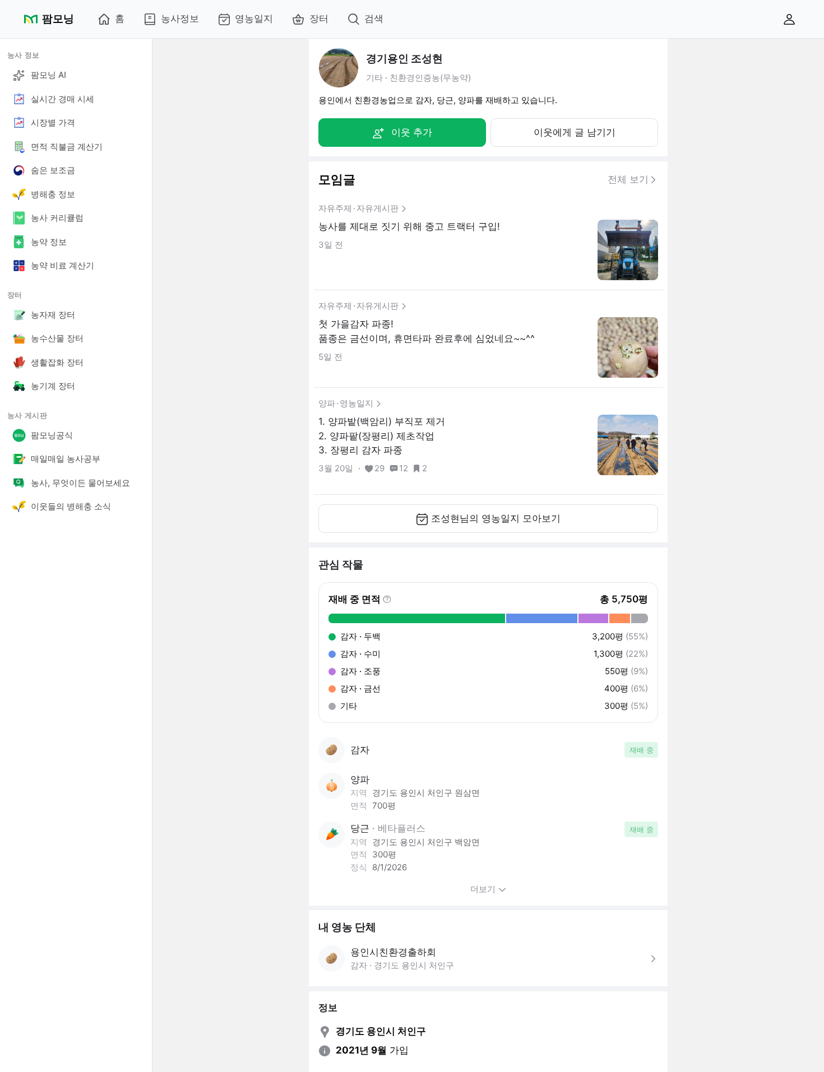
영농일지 (254, 18)
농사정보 (180, 18)
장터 (318, 18)
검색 (373, 18)
